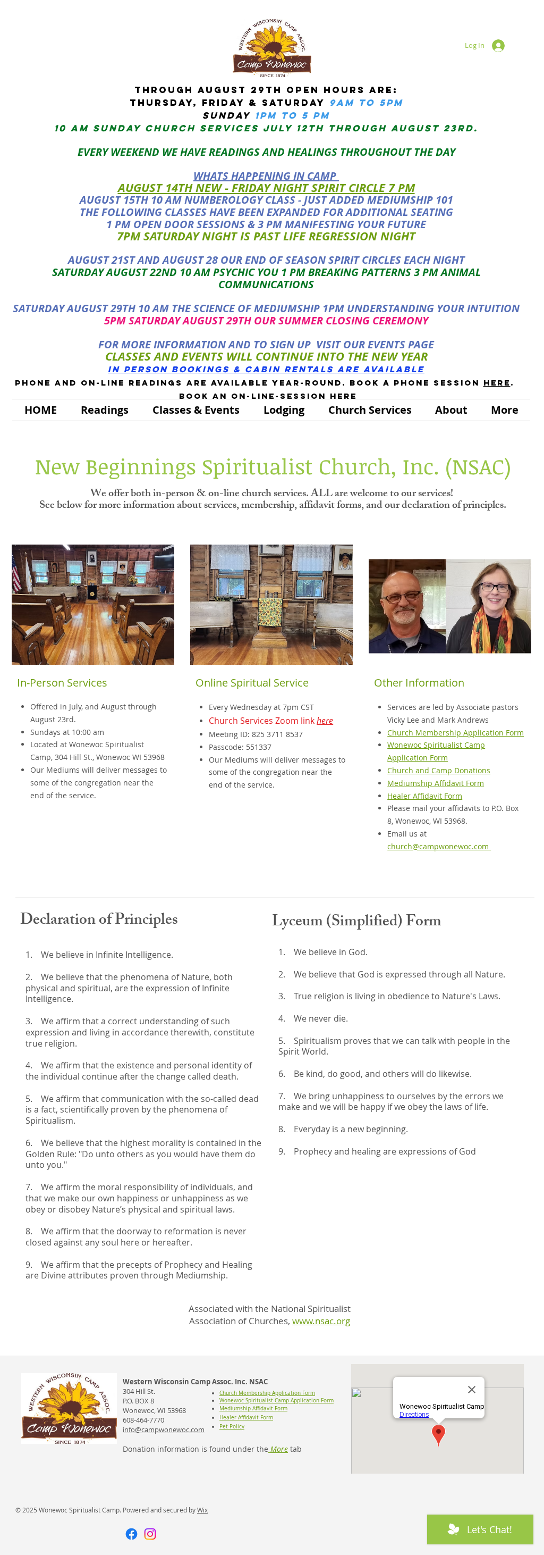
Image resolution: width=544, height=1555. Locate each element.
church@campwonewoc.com (439, 846)
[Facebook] (131, 1534)
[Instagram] (150, 1534)
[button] (104, 410)
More (278, 1449)
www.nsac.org (321, 1321)
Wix (202, 1510)
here (497, 383)
